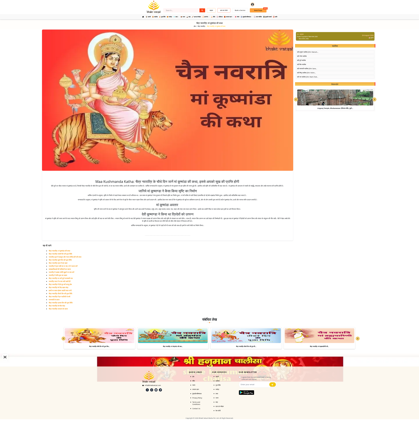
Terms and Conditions (196, 403)
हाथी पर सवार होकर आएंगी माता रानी (60, 290)
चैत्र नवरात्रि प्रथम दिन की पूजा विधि (60, 302)
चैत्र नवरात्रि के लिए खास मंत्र (58, 287)
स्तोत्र (217, 389)
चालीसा (218, 381)
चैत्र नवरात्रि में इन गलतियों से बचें (59, 296)
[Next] (358, 339)
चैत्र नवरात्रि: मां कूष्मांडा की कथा (59, 251)
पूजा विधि (218, 385)
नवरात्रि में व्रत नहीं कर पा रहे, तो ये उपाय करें (63, 266)
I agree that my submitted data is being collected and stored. (256, 378)
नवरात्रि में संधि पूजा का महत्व (58, 275)
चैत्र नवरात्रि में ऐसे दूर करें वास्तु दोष (60, 284)
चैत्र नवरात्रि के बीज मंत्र (57, 306)
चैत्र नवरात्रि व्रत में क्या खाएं (58, 263)
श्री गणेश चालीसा (302, 56)
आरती (217, 377)
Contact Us (196, 408)
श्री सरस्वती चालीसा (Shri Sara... (307, 68)
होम (193, 377)
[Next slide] (374, 99)
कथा (217, 394)
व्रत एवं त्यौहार (220, 406)
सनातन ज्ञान (195, 389)
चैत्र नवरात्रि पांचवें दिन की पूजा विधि (60, 254)
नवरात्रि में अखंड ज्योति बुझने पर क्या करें (61, 272)
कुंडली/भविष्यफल (197, 394)
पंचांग (193, 385)
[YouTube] (156, 389)
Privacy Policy (197, 398)
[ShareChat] (160, 389)
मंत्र (217, 402)
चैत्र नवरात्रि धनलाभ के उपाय (58, 309)
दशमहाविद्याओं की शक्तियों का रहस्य (60, 269)
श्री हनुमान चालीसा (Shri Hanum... (307, 52)
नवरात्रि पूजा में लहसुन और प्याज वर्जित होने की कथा (65, 257)
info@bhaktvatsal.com (153, 385)
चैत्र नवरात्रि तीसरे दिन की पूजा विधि (60, 293)
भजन (217, 398)
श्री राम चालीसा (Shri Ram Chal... (307, 77)
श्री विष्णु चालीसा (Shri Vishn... (306, 73)
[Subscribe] (272, 384)
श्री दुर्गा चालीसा (301, 60)
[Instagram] (151, 389)
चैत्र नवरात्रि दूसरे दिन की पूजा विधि (60, 260)
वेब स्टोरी (218, 411)
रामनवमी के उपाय (54, 299)
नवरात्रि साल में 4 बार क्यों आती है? (60, 281)
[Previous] (63, 339)
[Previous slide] (296, 99)
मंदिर (193, 381)
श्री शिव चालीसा (301, 64)
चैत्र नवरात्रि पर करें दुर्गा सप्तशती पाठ (61, 278)
